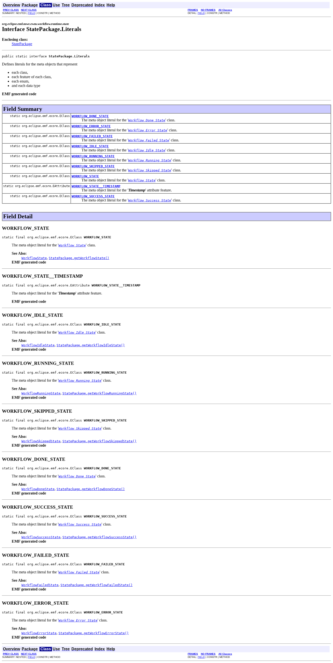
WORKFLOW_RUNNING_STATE (93, 156)
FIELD (31, 13)
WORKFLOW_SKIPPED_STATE (93, 166)
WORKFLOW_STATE (85, 176)
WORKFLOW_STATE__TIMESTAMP (96, 186)
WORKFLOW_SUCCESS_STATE (93, 196)
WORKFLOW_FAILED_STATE (92, 136)
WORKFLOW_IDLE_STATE (90, 146)
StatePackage (22, 44)
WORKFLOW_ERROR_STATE (91, 126)
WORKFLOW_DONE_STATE (90, 116)
